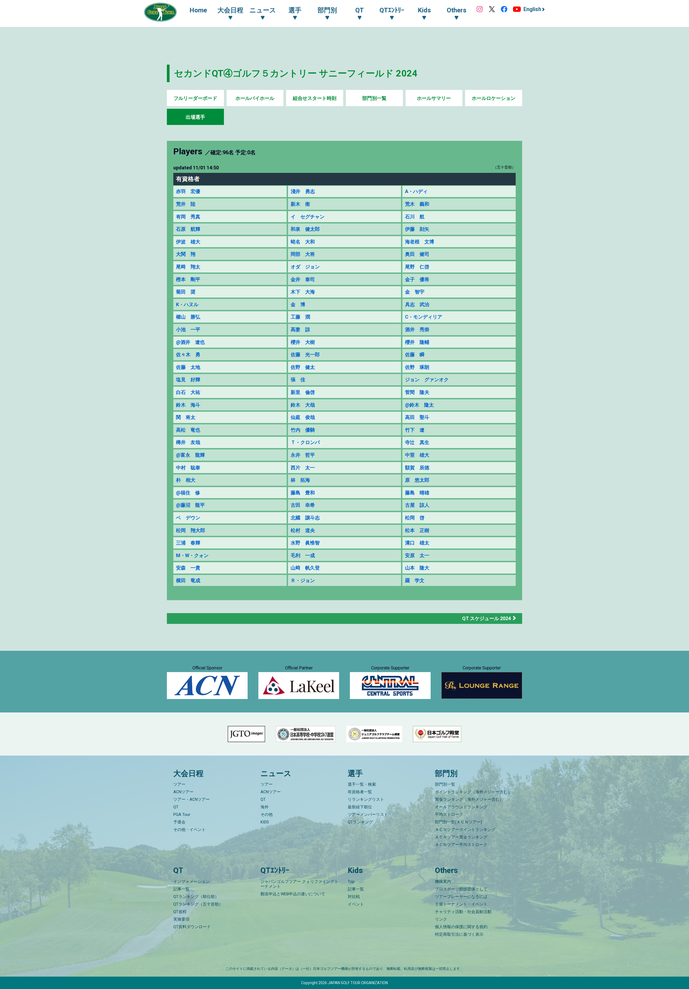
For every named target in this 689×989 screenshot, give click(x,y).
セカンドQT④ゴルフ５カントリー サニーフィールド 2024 (295, 73)
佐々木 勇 (188, 354)
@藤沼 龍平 (190, 505)
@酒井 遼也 (190, 342)
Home (198, 10)
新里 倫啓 (303, 392)
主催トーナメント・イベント (461, 904)
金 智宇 (414, 292)
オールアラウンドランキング (461, 807)
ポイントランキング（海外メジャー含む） (473, 791)
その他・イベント (189, 829)
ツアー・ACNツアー (191, 799)
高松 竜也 (188, 430)
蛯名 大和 (303, 241)
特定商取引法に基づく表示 (459, 934)
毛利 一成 (303, 555)
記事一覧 (181, 889)
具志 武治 (417, 304)
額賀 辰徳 (417, 467)
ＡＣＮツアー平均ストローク (461, 844)
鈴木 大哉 (303, 405)
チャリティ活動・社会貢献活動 (463, 911)
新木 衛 (300, 204)
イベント (356, 904)
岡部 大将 (303, 254)
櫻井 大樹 (303, 342)
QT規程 (180, 911)
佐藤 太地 (188, 367)
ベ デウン (188, 517)
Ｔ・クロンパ (305, 442)
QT (175, 807)
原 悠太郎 (417, 480)
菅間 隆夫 (417, 392)
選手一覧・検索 (362, 784)
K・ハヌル (187, 304)
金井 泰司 (303, 279)
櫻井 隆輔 (417, 342)
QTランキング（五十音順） (198, 904)
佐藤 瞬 (414, 354)
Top (351, 881)
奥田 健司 (417, 254)
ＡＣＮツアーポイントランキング (465, 829)
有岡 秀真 (188, 216)
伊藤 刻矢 (417, 229)
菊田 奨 (185, 292)
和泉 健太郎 (305, 229)
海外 (265, 807)
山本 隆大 (417, 568)
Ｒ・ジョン (303, 580)
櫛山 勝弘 (188, 317)
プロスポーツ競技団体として (461, 889)
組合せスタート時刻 (314, 98)
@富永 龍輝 (190, 455)
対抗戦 (354, 896)
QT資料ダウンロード (192, 926)
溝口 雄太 (417, 543)
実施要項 (181, 919)
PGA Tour (181, 814)
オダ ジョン (305, 267)
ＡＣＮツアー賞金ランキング (461, 837)
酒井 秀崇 (417, 329)
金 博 (298, 304)
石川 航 (414, 216)
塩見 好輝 (188, 379)
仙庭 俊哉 (303, 417)
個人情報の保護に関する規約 (461, 926)
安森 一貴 (188, 568)
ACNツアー (183, 791)
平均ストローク (449, 814)
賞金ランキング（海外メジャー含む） (469, 799)
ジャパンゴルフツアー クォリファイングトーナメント (299, 884)
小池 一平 (188, 329)
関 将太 (185, 417)
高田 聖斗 (417, 417)
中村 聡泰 (188, 467)
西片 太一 (303, 467)
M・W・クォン (192, 555)
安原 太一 (417, 555)
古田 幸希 (303, 505)
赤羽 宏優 (188, 191)
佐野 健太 (303, 367)
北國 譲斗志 (305, 517)
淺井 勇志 (303, 191)
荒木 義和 (417, 204)
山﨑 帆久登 (305, 568)
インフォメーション (191, 881)
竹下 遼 (414, 430)
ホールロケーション (493, 98)
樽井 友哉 (188, 442)
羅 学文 (414, 580)
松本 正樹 (417, 530)
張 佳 (298, 379)
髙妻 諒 (300, 329)
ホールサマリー (434, 98)
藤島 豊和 (303, 492)
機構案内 (443, 881)
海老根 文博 (419, 241)
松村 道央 (303, 530)
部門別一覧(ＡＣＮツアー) (458, 822)
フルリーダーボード (195, 98)
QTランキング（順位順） (196, 896)
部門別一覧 (374, 98)
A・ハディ (416, 191)
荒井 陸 (185, 204)
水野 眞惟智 (305, 543)
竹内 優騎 (303, 430)
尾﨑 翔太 (188, 267)
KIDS (265, 822)
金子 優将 (417, 279)
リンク (441, 919)
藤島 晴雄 (417, 492)
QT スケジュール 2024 (486, 618)
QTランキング (360, 822)
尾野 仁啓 (417, 267)
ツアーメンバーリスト (368, 814)
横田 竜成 (188, 580)
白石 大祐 (188, 392)
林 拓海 (300, 480)
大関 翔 (185, 254)
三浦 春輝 (188, 543)
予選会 (179, 822)
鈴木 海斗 (188, 405)
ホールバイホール (254, 98)
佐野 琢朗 (417, 367)
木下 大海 (303, 292)
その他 (267, 814)
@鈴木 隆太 (419, 405)
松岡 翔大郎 (190, 530)
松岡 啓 (414, 517)
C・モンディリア (423, 317)
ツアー (179, 784)
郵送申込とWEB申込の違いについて (293, 894)
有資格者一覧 (360, 791)
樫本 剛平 (188, 279)
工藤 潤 (300, 317)
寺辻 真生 (417, 442)
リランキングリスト (366, 799)
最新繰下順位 (360, 807)
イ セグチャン (308, 216)
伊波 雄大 (188, 241)
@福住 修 (188, 492)
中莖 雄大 (417, 455)
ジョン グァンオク (427, 379)
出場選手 (195, 117)
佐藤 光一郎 (305, 354)
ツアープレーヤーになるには (461, 896)
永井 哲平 (303, 455)
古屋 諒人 (417, 505)
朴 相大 (185, 480)
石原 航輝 (188, 229)
